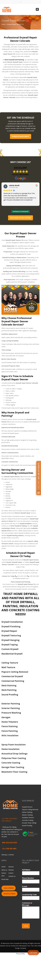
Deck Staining (8, 685)
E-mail (25, 886)
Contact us (11, 876)
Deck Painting (9, 690)
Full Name (26, 870)
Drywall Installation (12, 621)
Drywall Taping (9, 644)
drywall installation (26, 523)
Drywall (8, 829)
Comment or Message (27, 904)
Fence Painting (9, 731)
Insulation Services (28, 817)
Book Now (4, 879)
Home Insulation (10, 749)
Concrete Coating (10, 762)
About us (4, 870)
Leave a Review (9, 888)
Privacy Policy (20, 953)
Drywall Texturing (11, 635)
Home (3, 24)
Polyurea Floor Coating (13, 758)
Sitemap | (4, 855)
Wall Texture (8, 667)
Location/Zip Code (30, 895)
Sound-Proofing (27, 825)
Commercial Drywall (12, 676)
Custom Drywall (9, 649)
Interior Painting (10, 708)
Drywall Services (27, 807)
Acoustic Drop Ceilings (29, 823)
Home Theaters (9, 721)
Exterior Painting (10, 703)
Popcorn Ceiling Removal (14, 671)
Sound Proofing (9, 694)
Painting (16, 829)
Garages (5, 717)
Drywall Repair (9, 631)
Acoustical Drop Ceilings (14, 753)
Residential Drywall (11, 653)
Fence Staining (9, 726)
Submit (26, 926)
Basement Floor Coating (14, 771)
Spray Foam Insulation (13, 744)
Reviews (11, 870)
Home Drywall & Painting (18, 526)
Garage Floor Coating (12, 767)
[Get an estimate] (38, 492)
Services (11, 867)
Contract (11, 855)
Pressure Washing (11, 712)
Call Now (33, 952)
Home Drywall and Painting (14, 60)
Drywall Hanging (10, 640)
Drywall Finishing (10, 626)
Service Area (3, 874)
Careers (10, 873)
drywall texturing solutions (15, 535)
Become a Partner (9, 893)
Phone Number (28, 878)
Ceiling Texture (9, 662)
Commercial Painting (12, 681)
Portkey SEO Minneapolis (19, 946)
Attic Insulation (9, 735)
